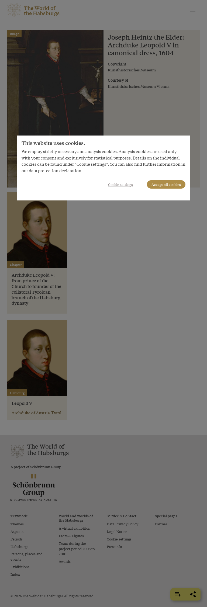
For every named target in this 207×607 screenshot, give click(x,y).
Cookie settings (120, 184)
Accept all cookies (166, 184)
